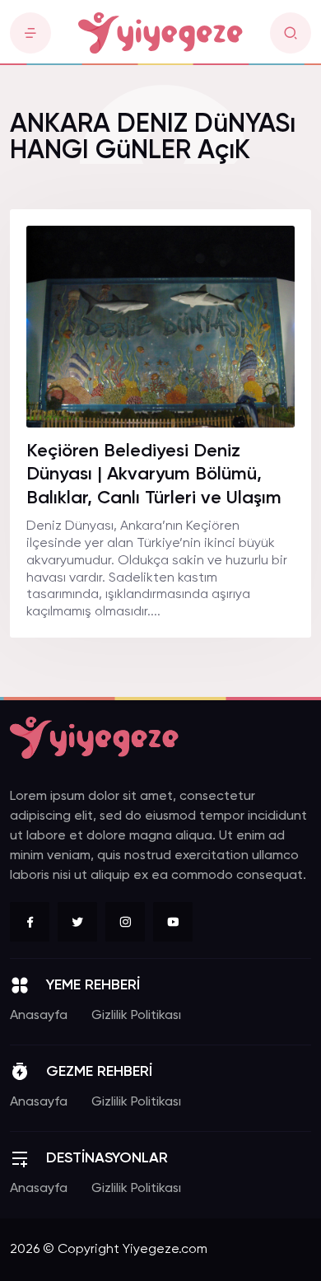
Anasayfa (38, 1015)
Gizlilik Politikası (136, 1015)
